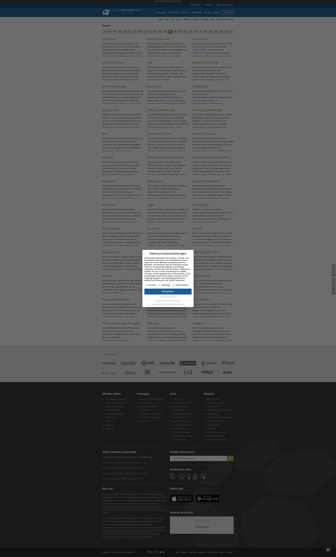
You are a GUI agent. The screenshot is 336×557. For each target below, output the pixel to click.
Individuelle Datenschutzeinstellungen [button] (168, 301)
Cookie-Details (156, 304)
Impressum (180, 304)
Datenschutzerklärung (169, 304)
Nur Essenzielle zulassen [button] (168, 297)
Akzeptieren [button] (168, 291)
